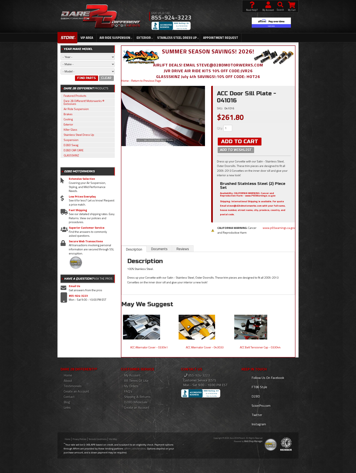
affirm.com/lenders (135, 449)
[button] (280, 6)
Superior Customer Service (86, 228)
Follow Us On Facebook (267, 377)
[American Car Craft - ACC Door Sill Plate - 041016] (163, 116)
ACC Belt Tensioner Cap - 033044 (260, 347)
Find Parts (86, 78)
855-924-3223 (78, 296)
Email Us (74, 286)
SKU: (220, 108)
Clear (106, 78)
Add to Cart (239, 141)
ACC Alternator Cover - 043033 (205, 347)
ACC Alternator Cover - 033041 (149, 347)
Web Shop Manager (253, 441)
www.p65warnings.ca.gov (279, 228)
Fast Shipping (78, 210)
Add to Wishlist (236, 150)
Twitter (256, 414)
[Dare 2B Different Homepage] (100, 16)
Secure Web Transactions (86, 241)
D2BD (255, 396)
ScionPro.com (261, 405)
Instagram (258, 424)
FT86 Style (259, 386)
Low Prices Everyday (82, 196)
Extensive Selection (82, 179)
